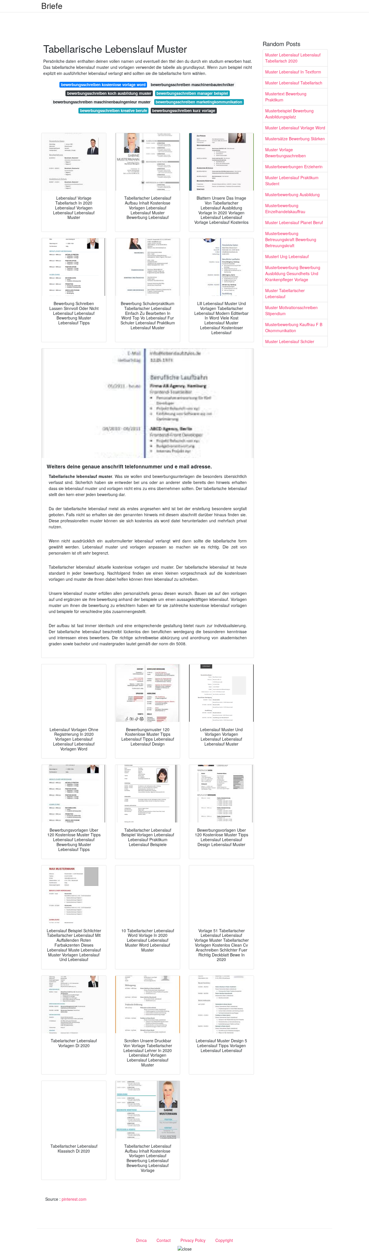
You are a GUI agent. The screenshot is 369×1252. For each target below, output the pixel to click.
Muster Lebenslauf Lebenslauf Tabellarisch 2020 (293, 58)
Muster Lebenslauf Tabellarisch (293, 83)
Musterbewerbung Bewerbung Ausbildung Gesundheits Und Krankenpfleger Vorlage (292, 273)
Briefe (52, 5)
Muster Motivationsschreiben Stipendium (291, 310)
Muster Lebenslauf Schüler (289, 341)
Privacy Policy (193, 1240)
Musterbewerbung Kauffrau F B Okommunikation (293, 327)
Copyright (224, 1240)
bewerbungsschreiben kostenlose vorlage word (103, 84)
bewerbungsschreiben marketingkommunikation (199, 102)
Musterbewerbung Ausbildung (292, 194)
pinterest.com (74, 1199)
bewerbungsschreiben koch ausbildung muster (109, 93)
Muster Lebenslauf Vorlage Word (295, 128)
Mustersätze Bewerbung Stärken (295, 138)
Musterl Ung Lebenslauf (287, 256)
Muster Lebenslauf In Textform (293, 72)
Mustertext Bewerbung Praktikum (285, 97)
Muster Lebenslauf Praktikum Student (292, 180)
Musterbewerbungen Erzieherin (294, 166)
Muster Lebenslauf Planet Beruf (294, 222)
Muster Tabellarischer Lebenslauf (285, 293)
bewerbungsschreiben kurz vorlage (183, 110)
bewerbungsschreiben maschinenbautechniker (192, 84)
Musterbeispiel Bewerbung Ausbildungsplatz (289, 114)
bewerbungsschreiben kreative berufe (113, 110)
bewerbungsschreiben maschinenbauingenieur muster (101, 102)
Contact (164, 1240)
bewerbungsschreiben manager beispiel (192, 93)
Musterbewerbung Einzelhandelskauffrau (285, 208)
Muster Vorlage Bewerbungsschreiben (285, 152)
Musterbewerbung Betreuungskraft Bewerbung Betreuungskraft (290, 239)
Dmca (141, 1240)
